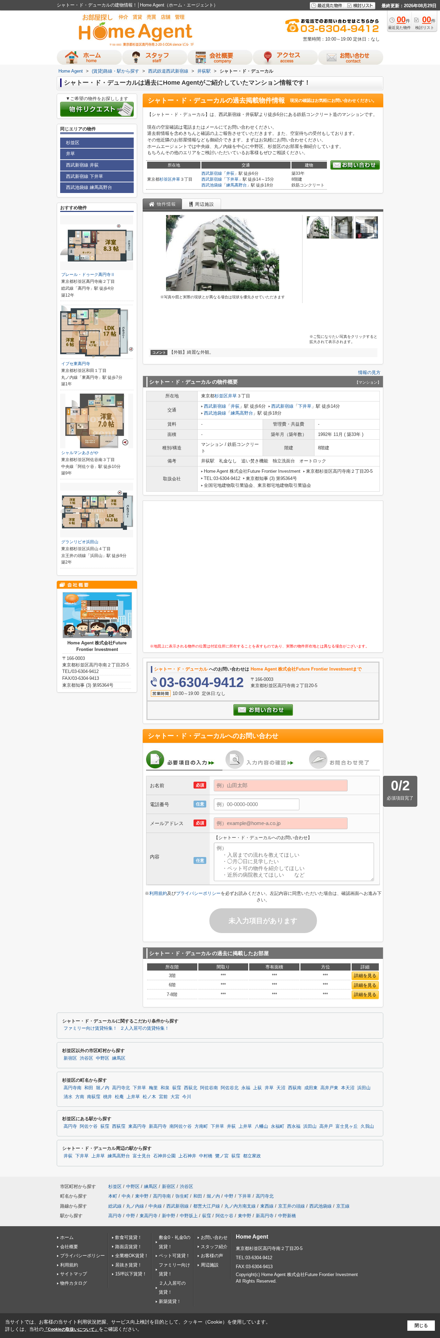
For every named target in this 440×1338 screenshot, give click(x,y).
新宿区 (70, 1058)
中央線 (155, 1206)
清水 (68, 1096)
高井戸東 (329, 1087)
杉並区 (166, 179)
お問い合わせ (214, 1237)
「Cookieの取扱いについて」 (71, 1329)
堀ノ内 (102, 1087)
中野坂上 (189, 1215)
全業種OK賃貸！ (131, 1255)
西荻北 (190, 1087)
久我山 (367, 1126)
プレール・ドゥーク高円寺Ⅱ (88, 274)
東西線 (267, 1206)
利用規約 (158, 893)
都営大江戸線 (206, 1206)
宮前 (163, 1096)
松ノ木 (149, 1096)
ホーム (67, 1237)
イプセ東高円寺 (75, 363)
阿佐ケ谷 (89, 1126)
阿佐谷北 (230, 1087)
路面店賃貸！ (128, 1246)
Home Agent (252, 1237)
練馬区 (118, 1058)
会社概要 (69, 1246)
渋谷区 (86, 1058)
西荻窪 (118, 1126)
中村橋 (205, 1156)
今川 (186, 1096)
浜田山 (364, 1087)
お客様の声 (212, 1255)
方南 (79, 1096)
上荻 (257, 1087)
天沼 (280, 1087)
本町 (112, 1196)
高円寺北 (121, 1087)
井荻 (230, 173)
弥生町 (182, 1196)
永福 (245, 1087)
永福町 (277, 1126)
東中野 (141, 1196)
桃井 (107, 1096)
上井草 (133, 1096)
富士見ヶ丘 (347, 1126)
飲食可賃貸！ (128, 1237)
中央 (126, 1196)
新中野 (168, 1215)
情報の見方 (369, 372)
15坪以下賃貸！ (131, 1273)
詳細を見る (365, 975)
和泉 (165, 1087)
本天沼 (347, 1087)
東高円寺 (137, 1126)
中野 (228, 1196)
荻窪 (176, 1087)
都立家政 (252, 1156)
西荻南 (294, 1087)
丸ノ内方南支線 (240, 1206)
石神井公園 (164, 1156)
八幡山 (261, 1126)
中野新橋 (287, 1215)
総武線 (115, 1206)
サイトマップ (73, 1273)
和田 (88, 1087)
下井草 (232, 179)
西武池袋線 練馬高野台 (89, 187)
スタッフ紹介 (214, 1246)
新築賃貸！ (170, 1301)
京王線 (343, 1206)
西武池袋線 (211, 185)
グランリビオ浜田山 (79, 541)
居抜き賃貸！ (128, 1264)
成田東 (311, 1087)
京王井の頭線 (291, 1206)
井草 (176, 179)
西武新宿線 (211, 173)
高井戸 (326, 1126)
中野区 (102, 1058)
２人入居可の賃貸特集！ (144, 1028)
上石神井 (187, 1156)
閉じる (421, 1325)
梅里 (153, 1087)
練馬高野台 (236, 185)
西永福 (293, 1126)
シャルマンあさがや (79, 452)
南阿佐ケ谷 (180, 1126)
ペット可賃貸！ (174, 1255)
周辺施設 (210, 1264)
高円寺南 (72, 1087)
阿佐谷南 (209, 1087)
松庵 (119, 1096)
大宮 (174, 1096)
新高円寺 (158, 1126)
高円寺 (70, 1126)
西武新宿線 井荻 (82, 165)
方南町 (201, 1126)
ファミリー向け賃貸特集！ (90, 1028)
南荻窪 (93, 1096)
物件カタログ (73, 1283)
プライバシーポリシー (198, 893)
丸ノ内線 (135, 1206)
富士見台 (142, 1156)
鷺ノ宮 (222, 1156)
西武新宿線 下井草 (84, 176)
